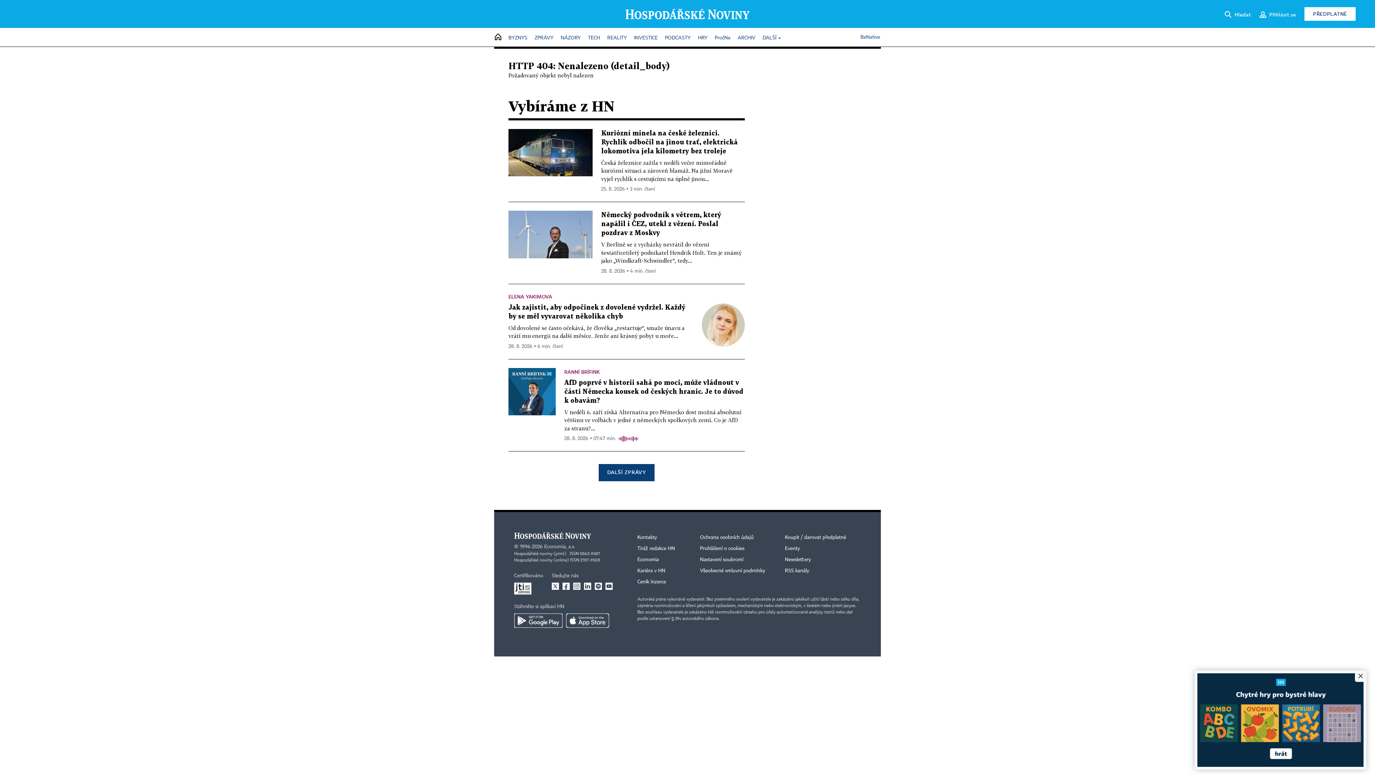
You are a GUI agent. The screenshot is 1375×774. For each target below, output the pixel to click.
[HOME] (498, 37)
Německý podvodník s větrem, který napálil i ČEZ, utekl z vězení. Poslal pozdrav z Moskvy (661, 224)
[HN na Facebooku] (566, 586)
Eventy (792, 548)
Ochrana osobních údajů (727, 537)
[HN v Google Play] (538, 620)
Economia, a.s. (559, 546)
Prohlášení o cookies (722, 548)
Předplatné (1330, 14)
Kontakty (647, 537)
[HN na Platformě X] (555, 586)
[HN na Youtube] (609, 586)
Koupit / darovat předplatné (815, 537)
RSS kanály (797, 570)
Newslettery (798, 559)
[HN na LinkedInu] (587, 586)
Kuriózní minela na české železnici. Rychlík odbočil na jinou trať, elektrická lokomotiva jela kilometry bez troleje (669, 142)
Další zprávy (626, 472)
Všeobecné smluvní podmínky (732, 570)
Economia (648, 559)
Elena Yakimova (530, 296)
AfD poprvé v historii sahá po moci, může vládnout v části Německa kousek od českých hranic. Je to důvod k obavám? (653, 392)
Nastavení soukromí (721, 559)
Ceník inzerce (651, 581)
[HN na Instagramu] (576, 586)
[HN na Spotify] (598, 586)
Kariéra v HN (651, 570)
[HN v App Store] (587, 620)
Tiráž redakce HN (656, 548)
